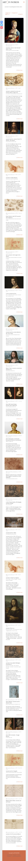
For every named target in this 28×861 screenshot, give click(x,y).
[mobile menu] (24, 2)
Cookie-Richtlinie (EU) (16, 856)
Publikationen (9, 855)
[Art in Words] (10, 2)
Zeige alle (20, 14)
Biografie (15, 855)
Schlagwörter (14, 12)
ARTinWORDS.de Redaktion (12, 435)
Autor (8, 14)
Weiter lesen (20, 70)
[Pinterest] (1, 27)
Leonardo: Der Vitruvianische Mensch (13, 834)
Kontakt (18, 855)
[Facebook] (1, 22)
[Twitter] (1, 24)
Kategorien (8, 12)
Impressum (9, 856)
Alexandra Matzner (10, 44)
